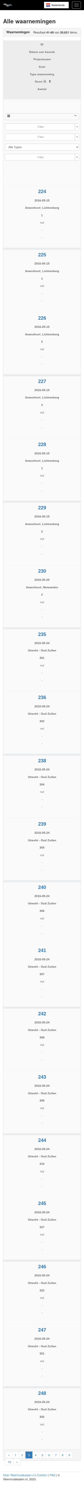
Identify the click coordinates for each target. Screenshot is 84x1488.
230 (42, 571)
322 (42, 1290)
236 (42, 697)
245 (42, 1203)
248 (42, 1393)
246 (42, 1266)
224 (42, 191)
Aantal (42, 89)
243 (42, 1077)
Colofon (42, 1475)
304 (42, 784)
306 (42, 910)
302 (42, 721)
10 (9, 1462)
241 (42, 950)
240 (42, 887)
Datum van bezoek (42, 52)
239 (42, 824)
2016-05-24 (42, 643)
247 (42, 1330)
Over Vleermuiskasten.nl (19, 1475)
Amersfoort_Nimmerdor (42, 587)
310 (42, 1163)
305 (42, 847)
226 (42, 318)
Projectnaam (42, 59)
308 (42, 1037)
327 (42, 1227)
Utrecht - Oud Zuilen (42, 650)
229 (42, 507)
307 (42, 974)
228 (42, 444)
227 (42, 381)
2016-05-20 (42, 579)
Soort (38, 81)
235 (42, 634)
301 (42, 658)
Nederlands (58, 5)
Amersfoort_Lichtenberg (42, 207)
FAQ (52, 1475)
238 (42, 760)
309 (42, 1100)
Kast (42, 66)
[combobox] (42, 126)
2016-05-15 (42, 200)
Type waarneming (42, 74)
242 (42, 1013)
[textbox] (41, 127)
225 (42, 254)
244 (42, 1140)
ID (42, 44)
